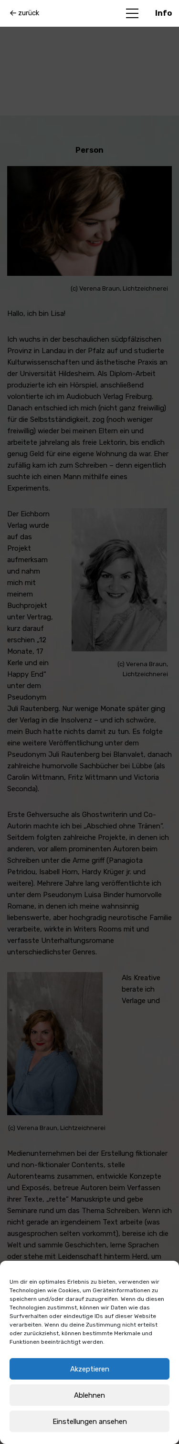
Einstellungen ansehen (90, 1421)
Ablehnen (89, 1395)
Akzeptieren (89, 1369)
